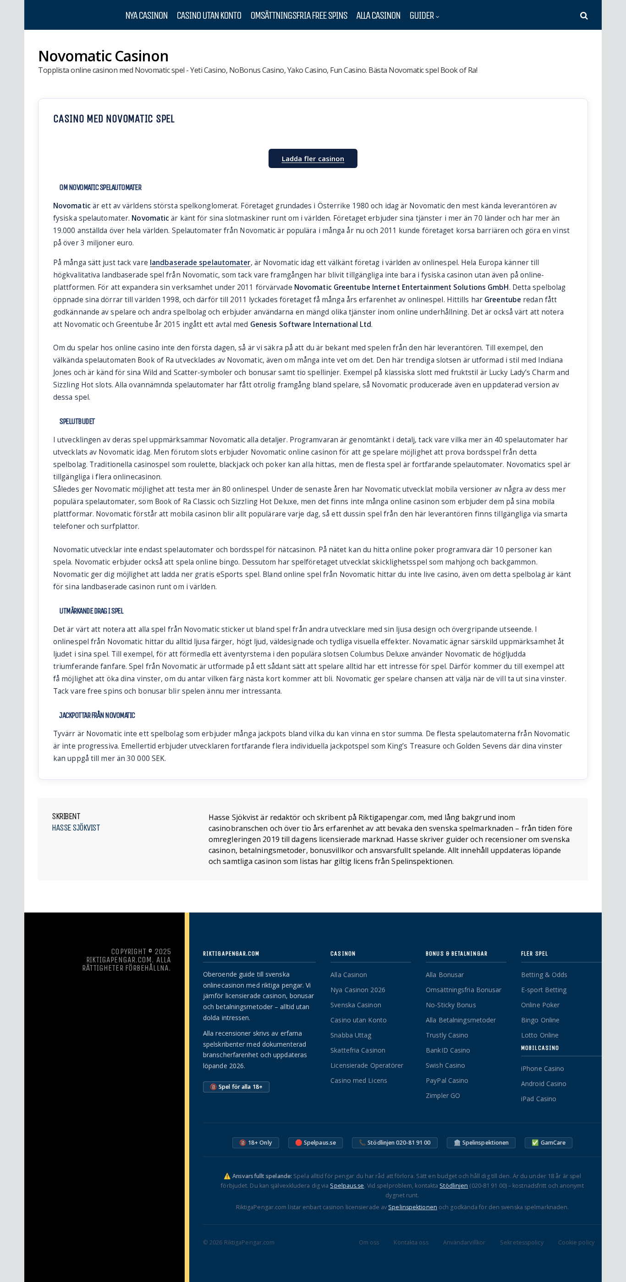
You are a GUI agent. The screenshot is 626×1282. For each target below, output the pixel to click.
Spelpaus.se (347, 1186)
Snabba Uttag (350, 1035)
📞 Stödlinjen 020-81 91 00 (395, 1142)
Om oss (369, 1242)
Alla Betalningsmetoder (461, 1020)
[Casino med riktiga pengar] (70, 18)
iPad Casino (538, 1098)
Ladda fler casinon (313, 158)
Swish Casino (445, 1065)
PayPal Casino (447, 1080)
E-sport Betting (544, 989)
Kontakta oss (411, 1242)
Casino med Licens (358, 1080)
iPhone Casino (542, 1068)
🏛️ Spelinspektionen (481, 1142)
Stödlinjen (453, 1186)
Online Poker (540, 1004)
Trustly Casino (447, 1035)
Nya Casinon (146, 15)
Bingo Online (540, 1020)
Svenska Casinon (355, 1004)
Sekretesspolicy (522, 1242)
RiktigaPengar (56, 42)
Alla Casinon (378, 15)
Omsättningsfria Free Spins (298, 15)
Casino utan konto (208, 15)
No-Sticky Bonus (451, 1004)
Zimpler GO (443, 1095)
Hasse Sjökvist (75, 827)
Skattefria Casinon (357, 1050)
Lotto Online (540, 1035)
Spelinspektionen (412, 1207)
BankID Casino (448, 1050)
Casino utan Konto (358, 1020)
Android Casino (543, 1083)
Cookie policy (576, 1242)
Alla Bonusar (445, 974)
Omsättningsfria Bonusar (463, 989)
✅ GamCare (549, 1142)
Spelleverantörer (102, 42)
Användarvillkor (464, 1242)
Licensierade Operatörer (366, 1065)
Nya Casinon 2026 (357, 989)
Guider (421, 15)
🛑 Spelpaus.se (315, 1142)
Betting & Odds (544, 974)
